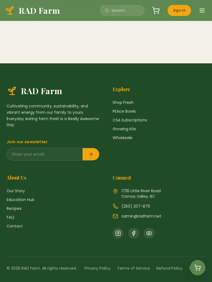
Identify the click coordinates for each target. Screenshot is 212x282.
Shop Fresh (123, 102)
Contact (15, 226)
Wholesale (122, 137)
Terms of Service (133, 268)
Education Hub (21, 199)
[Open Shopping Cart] (197, 267)
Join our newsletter (27, 142)
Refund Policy (169, 268)
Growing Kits (124, 129)
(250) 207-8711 (135, 206)
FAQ (10, 217)
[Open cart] (156, 10)
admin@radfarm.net (141, 216)
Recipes (14, 208)
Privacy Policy (97, 268)
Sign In (179, 10)
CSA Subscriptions (130, 120)
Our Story (16, 191)
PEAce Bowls (124, 111)
